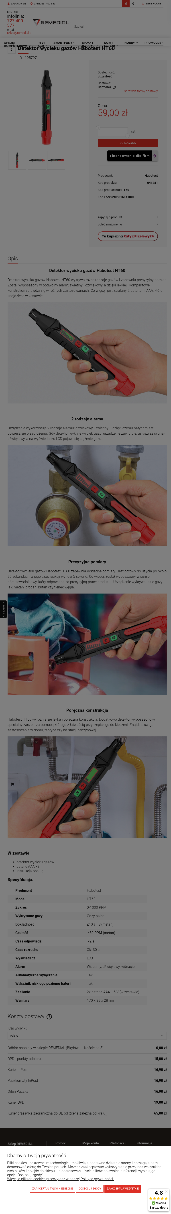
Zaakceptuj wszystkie (123, 1188)
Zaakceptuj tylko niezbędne (52, 1188)
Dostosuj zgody (90, 1188)
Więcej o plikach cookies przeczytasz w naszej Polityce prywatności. (60, 1179)
